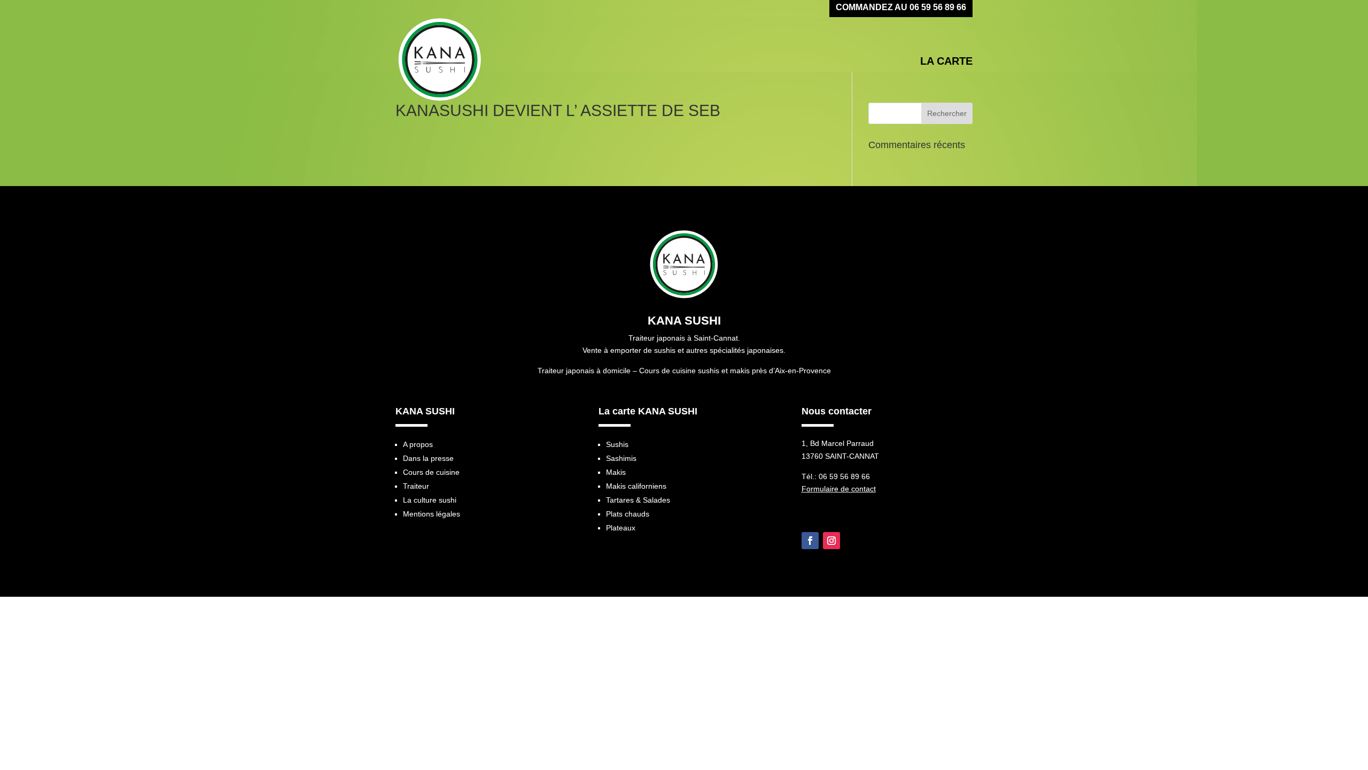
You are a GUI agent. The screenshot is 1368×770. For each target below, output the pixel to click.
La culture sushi (429, 500)
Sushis (617, 444)
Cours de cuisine (431, 472)
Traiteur (416, 486)
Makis (616, 472)
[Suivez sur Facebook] (810, 540)
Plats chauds (627, 514)
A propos (418, 444)
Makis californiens (636, 486)
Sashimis (621, 458)
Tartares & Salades (638, 500)
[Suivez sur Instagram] (831, 540)
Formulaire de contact (839, 488)
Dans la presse (428, 458)
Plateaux (620, 527)
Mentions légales (431, 514)
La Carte (946, 61)
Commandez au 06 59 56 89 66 (901, 8)
